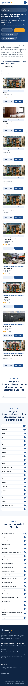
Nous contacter (5, 673)
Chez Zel (5, 209)
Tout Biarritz (8, 30)
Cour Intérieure (7, 268)
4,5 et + (5, 74)
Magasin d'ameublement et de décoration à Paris (13, 645)
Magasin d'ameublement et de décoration (15, 24)
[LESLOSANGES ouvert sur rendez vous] (14, 345)
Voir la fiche (18, 101)
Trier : (3, 66)
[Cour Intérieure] (14, 258)
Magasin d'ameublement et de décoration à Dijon (13, 654)
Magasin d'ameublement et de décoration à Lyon (13, 651)
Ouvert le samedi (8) (10, 38)
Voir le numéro (9, 101)
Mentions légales (9, 680)
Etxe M (5, 180)
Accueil (3, 24)
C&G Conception (8, 122)
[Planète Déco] (14, 316)
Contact (22, 681)
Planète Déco (7, 326)
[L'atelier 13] (14, 141)
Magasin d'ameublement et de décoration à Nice (13, 660)
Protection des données (9, 681)
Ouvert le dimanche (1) (10, 34)
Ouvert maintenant (8, 71)
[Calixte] (14, 83)
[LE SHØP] (14, 287)
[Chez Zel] (14, 199)
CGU (14, 680)
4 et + (19, 71)
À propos (18, 681)
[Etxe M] (14, 170)
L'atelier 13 (6, 151)
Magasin (8, 2)
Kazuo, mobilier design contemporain (10, 238)
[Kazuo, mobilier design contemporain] (14, 228)
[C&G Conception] (14, 112)
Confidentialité (19, 680)
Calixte (5, 93)
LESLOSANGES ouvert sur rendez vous (12, 356)
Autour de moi (20, 30)
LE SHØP (5, 297)
